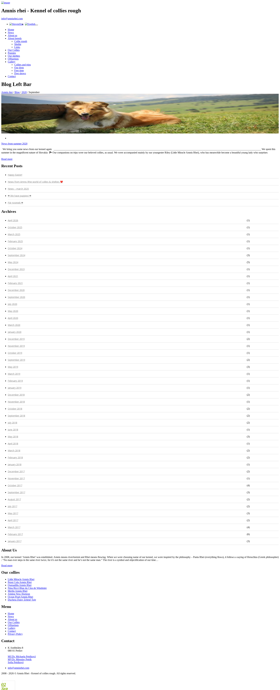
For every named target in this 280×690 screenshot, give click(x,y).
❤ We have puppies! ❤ (19, 195)
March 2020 (14, 325)
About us (12, 35)
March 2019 (14, 373)
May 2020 (13, 311)
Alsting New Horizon (19, 594)
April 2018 (13, 443)
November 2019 (16, 345)
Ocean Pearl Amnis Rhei (20, 596)
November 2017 (16, 478)
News (11, 32)
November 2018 (16, 401)
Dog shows (20, 73)
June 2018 (13, 429)
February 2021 (15, 283)
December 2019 (16, 338)
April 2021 (13, 276)
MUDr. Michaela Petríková (22, 656)
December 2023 (16, 269)
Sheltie (17, 44)
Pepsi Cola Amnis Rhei (20, 582)
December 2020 (16, 290)
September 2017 (16, 492)
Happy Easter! (15, 174)
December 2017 (16, 471)
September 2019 (16, 359)
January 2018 (14, 464)
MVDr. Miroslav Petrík (20, 659)
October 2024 (15, 248)
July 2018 (12, 422)
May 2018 (13, 436)
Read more (6, 159)
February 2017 (15, 534)
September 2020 (16, 297)
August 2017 (14, 499)
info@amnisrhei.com (12, 18)
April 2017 (13, 520)
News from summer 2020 (14, 143)
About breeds (15, 38)
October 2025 (15, 227)
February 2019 (15, 380)
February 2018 (15, 457)
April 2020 (13, 318)
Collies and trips (22, 64)
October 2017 (15, 485)
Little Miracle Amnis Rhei (21, 579)
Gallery (11, 61)
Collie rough (20, 41)
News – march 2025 (18, 188)
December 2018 (16, 394)
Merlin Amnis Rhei (17, 591)
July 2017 (12, 506)
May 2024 (13, 262)
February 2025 (15, 241)
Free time (19, 70)
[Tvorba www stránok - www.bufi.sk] (263, 680)
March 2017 (14, 527)
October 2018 (15, 408)
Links (17, 47)
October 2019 (15, 352)
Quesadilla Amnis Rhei (19, 585)
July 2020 (12, 304)
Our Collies (14, 50)
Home (11, 29)
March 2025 (14, 234)
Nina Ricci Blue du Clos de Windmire (27, 588)
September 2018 (16, 415)
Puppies (12, 53)
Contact (12, 76)
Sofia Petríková (15, 662)
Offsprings (13, 58)
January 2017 (14, 541)
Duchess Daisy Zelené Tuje (22, 599)
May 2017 (13, 513)
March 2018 (14, 450)
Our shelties (14, 55)
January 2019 (14, 387)
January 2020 (14, 331)
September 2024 (16, 255)
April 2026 (13, 220)
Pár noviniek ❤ (15, 202)
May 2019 (13, 366)
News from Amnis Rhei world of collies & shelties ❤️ (35, 181)
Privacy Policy (15, 634)
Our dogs (19, 67)
